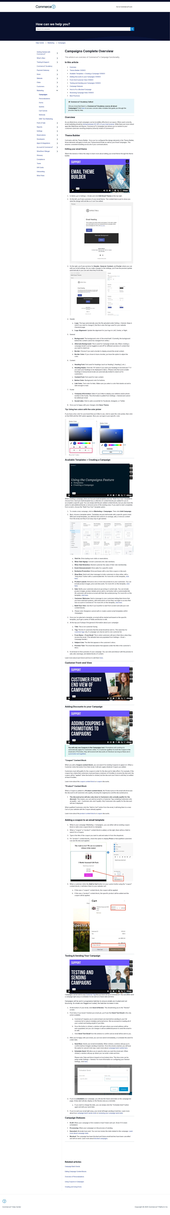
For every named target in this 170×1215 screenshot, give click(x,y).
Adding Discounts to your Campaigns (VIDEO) (85, 77)
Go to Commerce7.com (124, 7)
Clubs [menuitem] (39, 82)
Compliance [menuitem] (41, 159)
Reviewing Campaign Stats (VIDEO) (82, 93)
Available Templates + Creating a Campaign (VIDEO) (87, 74)
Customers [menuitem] (40, 86)
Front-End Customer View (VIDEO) (81, 80)
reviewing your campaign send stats (110, 1113)
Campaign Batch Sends (72, 1166)
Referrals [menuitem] (42, 115)
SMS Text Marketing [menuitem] (46, 119)
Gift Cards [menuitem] (40, 167)
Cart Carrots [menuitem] (43, 111)
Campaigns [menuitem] (43, 94)
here (83, 108)
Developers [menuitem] (41, 139)
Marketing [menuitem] (40, 90)
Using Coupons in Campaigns (74, 1181)
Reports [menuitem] (39, 127)
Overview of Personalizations (74, 1176)
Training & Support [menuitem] (43, 62)
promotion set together (77, 754)
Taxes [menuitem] (39, 163)
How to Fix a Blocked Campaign (80, 89)
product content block (87, 813)
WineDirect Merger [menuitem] (43, 151)
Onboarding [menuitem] (41, 171)
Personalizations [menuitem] (44, 99)
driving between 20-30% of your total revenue (98, 124)
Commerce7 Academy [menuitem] (44, 66)
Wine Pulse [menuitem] (40, 175)
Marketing (51, 43)
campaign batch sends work (86, 1113)
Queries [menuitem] (41, 107)
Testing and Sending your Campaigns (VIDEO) (85, 83)
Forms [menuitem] (41, 103)
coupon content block (87, 781)
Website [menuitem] (39, 78)
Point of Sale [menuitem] (41, 123)
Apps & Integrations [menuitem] (43, 143)
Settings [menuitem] (39, 131)
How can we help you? (53, 24)
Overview (73, 67)
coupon (99, 781)
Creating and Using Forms (73, 1187)
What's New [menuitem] (41, 58)
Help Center (40, 43)
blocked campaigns (100, 1138)
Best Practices (75, 96)
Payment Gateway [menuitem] (43, 70)
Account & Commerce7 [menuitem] (45, 147)
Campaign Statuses (76, 86)
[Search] (132, 29)
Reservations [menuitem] (41, 135)
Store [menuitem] (38, 74)
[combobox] (83, 29)
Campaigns (62, 43)
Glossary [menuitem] (40, 155)
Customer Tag (90, 995)
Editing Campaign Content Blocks (75, 1171)
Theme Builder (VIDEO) (78, 70)
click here (84, 595)
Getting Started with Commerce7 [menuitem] (43, 53)
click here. (118, 602)
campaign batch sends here (118, 1048)
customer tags (79, 632)
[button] (57, 52)
